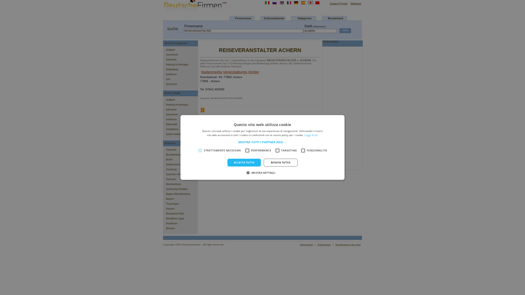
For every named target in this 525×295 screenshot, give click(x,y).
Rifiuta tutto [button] (280, 162)
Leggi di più (311, 135)
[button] (262, 142)
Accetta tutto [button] (244, 162)
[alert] (262, 147)
